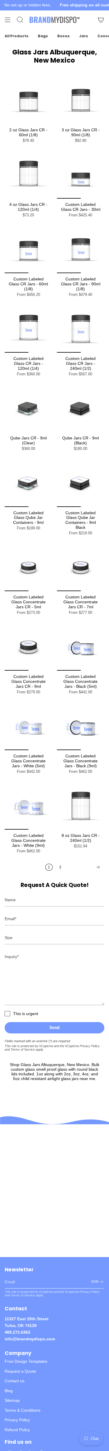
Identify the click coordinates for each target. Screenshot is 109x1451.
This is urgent (25, 1013)
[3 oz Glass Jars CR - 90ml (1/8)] (81, 100)
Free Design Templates (26, 1361)
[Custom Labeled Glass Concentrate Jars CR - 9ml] (28, 647)
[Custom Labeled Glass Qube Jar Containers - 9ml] (28, 483)
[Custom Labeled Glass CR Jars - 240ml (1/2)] (81, 329)
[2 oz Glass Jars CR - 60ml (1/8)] (28, 100)
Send (54, 1027)
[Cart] (101, 19)
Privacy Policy (90, 1046)
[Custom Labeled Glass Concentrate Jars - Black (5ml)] (81, 647)
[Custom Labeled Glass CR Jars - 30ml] (81, 175)
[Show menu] (7, 19)
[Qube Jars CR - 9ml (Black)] (81, 408)
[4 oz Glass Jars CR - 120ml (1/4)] (28, 175)
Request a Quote (20, 1371)
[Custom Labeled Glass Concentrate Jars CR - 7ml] (81, 567)
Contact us (14, 1380)
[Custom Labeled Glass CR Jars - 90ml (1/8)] (81, 249)
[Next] (84, 867)
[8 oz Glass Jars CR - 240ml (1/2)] (81, 806)
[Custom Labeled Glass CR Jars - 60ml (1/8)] (28, 249)
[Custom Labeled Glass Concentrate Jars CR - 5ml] (28, 567)
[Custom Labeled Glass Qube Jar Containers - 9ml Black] (81, 483)
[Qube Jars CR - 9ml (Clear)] (28, 408)
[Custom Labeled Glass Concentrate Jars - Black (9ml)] (81, 726)
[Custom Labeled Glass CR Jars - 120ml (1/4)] (28, 329)
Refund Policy (17, 1429)
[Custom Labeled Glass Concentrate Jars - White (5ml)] (28, 726)
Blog (9, 1390)
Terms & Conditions (22, 1410)
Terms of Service (23, 1049)
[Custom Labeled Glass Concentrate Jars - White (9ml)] (28, 806)
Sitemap (12, 1400)
